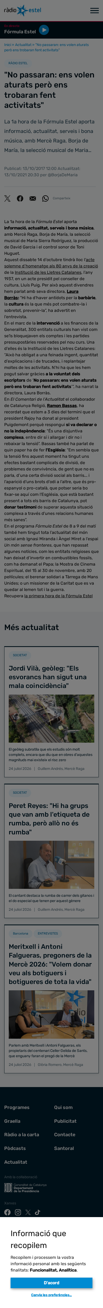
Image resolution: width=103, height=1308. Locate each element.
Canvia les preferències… (51, 1295)
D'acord (51, 1282)
